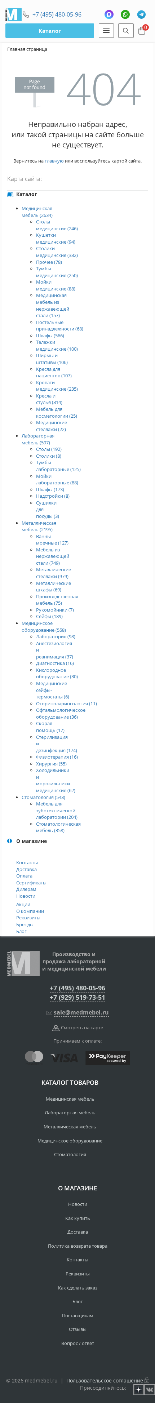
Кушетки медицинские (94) (55, 238)
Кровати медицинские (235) (57, 385)
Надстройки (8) (53, 496)
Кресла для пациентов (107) (54, 372)
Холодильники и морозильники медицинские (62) (55, 780)
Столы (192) (49, 449)
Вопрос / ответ (77, 1343)
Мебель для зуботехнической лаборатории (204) (57, 810)
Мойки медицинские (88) (55, 285)
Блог (21, 931)
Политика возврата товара (77, 1246)
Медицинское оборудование (69, 1140)
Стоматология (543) (43, 797)
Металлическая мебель (70, 1126)
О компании (30, 911)
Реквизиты (28, 917)
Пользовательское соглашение (104, 1380)
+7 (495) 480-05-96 (56, 14)
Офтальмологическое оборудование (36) (60, 713)
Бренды (25, 924)
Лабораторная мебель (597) (38, 439)
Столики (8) (48, 456)
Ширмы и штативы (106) (52, 358)
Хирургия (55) (51, 763)
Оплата (24, 876)
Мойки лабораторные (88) (57, 479)
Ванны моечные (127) (52, 539)
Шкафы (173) (50, 489)
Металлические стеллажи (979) (53, 573)
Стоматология (70, 1154)
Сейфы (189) (49, 616)
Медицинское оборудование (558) (44, 626)
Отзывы (78, 1329)
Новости (25, 896)
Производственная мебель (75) (57, 600)
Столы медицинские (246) (57, 225)
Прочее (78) (49, 262)
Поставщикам (77, 1315)
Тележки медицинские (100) (57, 345)
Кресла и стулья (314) (49, 399)
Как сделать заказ (77, 1287)
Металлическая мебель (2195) (39, 526)
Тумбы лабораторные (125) (58, 465)
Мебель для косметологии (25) (56, 412)
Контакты (27, 862)
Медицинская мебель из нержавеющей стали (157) (52, 305)
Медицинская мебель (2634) (37, 211)
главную (54, 160)
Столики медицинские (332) (57, 251)
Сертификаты (31, 882)
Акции (23, 904)
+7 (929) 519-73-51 (77, 997)
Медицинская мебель (70, 1099)
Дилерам (26, 889)
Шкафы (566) (50, 335)
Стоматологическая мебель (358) (58, 827)
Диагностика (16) (55, 663)
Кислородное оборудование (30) (57, 673)
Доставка (26, 869)
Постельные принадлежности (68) (59, 325)
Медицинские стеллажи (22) (51, 425)
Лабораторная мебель (70, 1112)
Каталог (50, 30)
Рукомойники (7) (55, 610)
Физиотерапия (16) (57, 757)
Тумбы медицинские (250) (57, 272)
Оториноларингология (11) (66, 703)
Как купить (77, 1218)
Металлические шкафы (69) (53, 586)
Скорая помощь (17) (50, 726)
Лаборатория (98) (55, 636)
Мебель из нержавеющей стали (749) (52, 556)
